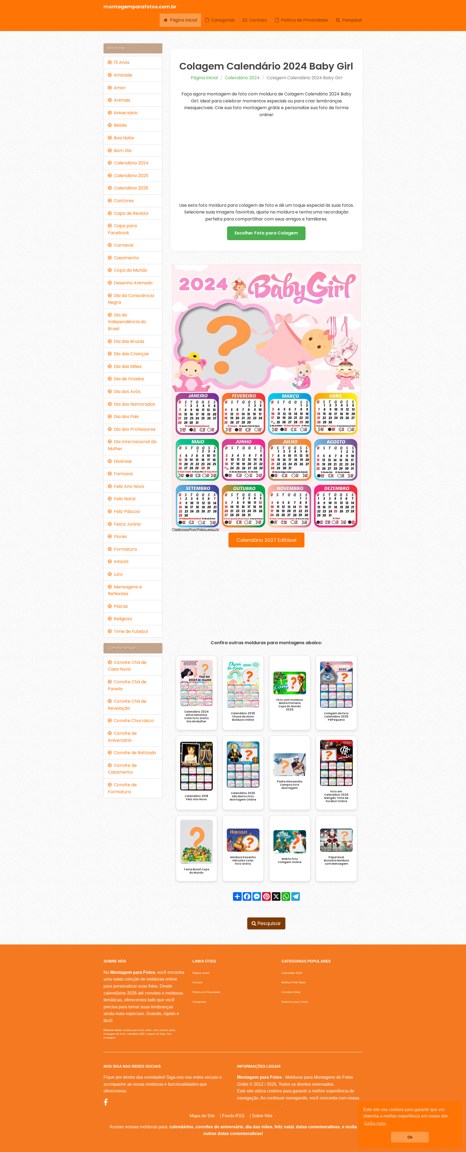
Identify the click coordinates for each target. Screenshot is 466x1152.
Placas (120, 606)
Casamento (125, 258)
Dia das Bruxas (128, 341)
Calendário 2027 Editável (266, 540)
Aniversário (125, 113)
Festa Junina (126, 524)
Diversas (122, 461)
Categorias (222, 20)
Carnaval (122, 245)
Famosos (122, 474)
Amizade (122, 75)
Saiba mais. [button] (375, 1123)
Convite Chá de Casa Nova (127, 665)
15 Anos (120, 62)
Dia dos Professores (134, 429)
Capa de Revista (130, 213)
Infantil (120, 561)
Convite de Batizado (134, 753)
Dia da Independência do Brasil (127, 322)
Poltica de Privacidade (303, 20)
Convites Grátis (291, 992)
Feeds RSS (233, 1115)
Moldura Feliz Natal (293, 982)
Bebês (119, 125)
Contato (257, 20)
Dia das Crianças (130, 354)
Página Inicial (182, 20)
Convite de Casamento (122, 768)
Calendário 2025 (130, 176)
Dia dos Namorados (133, 404)
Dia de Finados (128, 379)
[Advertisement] (267, 160)
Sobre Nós (262, 1115)
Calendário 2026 (130, 188)
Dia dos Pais (125, 416)
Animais (121, 100)
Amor (119, 88)
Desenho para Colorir (295, 1001)
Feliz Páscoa (126, 511)
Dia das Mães (127, 366)
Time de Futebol (130, 631)
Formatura (124, 549)
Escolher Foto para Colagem (266, 233)
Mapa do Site (202, 1115)
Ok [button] (410, 1137)
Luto (117, 574)
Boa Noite (123, 138)
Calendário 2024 (242, 78)
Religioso (122, 619)
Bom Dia (121, 150)
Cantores (123, 201)
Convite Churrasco (133, 721)
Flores (119, 536)
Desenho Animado (132, 283)
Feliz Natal (123, 499)
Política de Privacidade (259, 1105)
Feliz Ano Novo (128, 486)
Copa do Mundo (129, 270)
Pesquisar (351, 20)
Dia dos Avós (126, 391)
